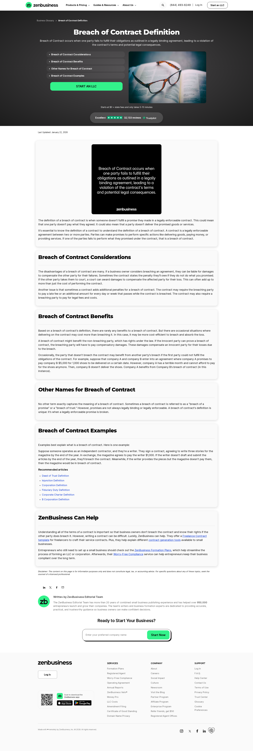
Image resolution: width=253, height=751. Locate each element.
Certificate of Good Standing (122, 711)
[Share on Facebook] (58, 588)
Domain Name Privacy (118, 716)
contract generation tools (165, 540)
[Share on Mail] (64, 588)
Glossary (199, 702)
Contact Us (200, 683)
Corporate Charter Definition (58, 495)
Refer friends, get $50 (162, 711)
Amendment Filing (116, 706)
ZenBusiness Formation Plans (153, 550)
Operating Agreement (118, 683)
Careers (155, 673)
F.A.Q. (197, 673)
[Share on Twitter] (51, 588)
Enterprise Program (161, 706)
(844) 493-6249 (180, 5)
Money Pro (112, 697)
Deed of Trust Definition (55, 476)
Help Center (201, 678)
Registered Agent (116, 673)
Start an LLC (217, 5)
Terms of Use (202, 688)
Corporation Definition (54, 485)
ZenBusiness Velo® (117, 692)
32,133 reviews (132, 117)
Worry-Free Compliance (128, 554)
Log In (198, 5)
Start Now (158, 635)
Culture (155, 683)
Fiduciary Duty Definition (56, 490)
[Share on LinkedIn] (45, 588)
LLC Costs (112, 702)
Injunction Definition (53, 480)
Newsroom (156, 688)
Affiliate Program (159, 702)
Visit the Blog (158, 692)
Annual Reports (115, 688)
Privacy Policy (202, 692)
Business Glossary (45, 21)
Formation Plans (115, 669)
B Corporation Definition (55, 499)
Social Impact (158, 678)
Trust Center (201, 697)
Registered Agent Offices (164, 716)
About (154, 669)
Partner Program (159, 697)
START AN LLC (86, 86)
